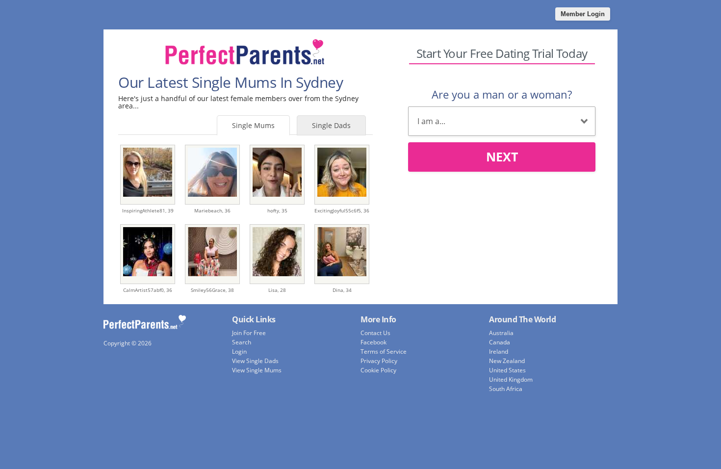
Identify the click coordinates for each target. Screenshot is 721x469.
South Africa (505, 389)
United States (507, 370)
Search (241, 342)
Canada (499, 342)
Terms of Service (383, 351)
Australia (501, 333)
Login (239, 351)
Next (502, 156)
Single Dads (331, 125)
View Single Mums (257, 370)
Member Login (583, 14)
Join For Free (249, 333)
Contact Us (375, 333)
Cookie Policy (378, 370)
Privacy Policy (378, 361)
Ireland (498, 351)
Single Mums (253, 125)
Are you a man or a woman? (502, 94)
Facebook (373, 342)
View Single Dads (255, 361)
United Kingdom (511, 379)
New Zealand (507, 361)
